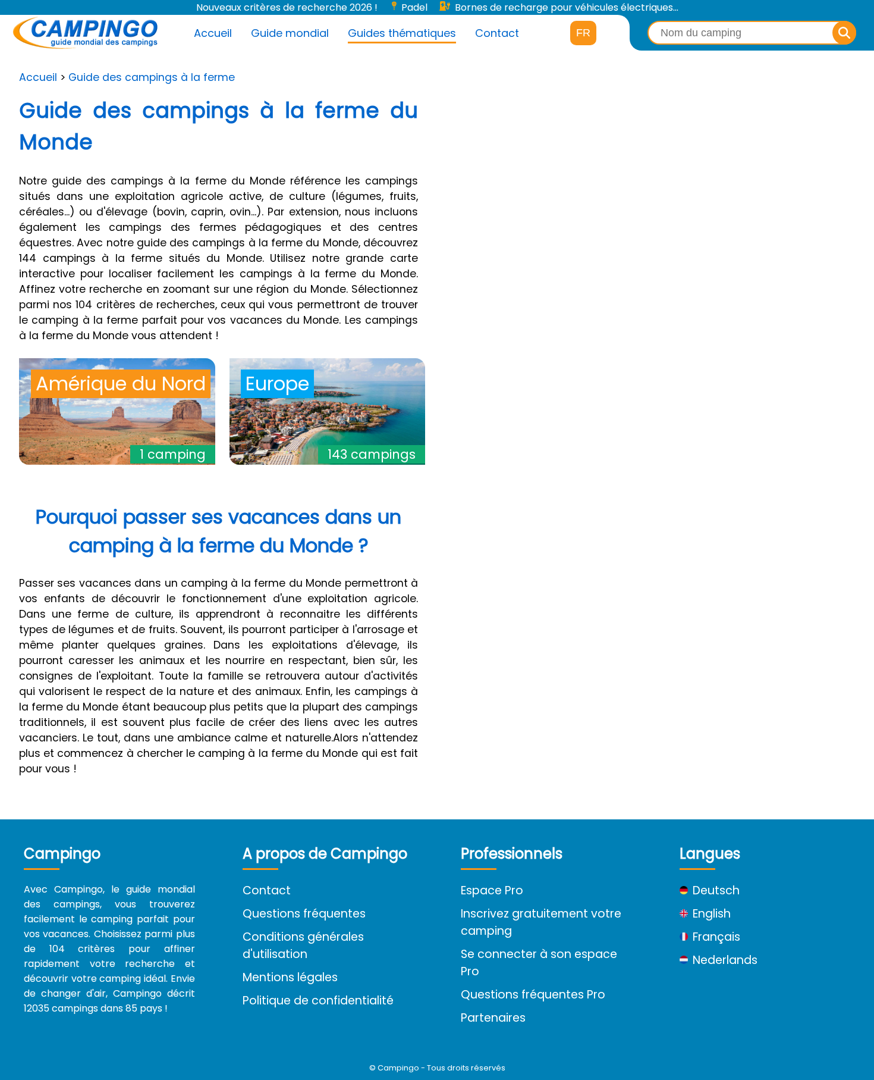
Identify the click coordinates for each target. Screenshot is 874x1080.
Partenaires (493, 1018)
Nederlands (725, 960)
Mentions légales (290, 977)
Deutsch (716, 890)
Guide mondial (290, 33)
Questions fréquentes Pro (533, 995)
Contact (497, 33)
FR (583, 33)
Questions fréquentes (304, 914)
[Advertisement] (655, 168)
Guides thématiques (402, 33)
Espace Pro (492, 890)
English (712, 914)
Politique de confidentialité (318, 1001)
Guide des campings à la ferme (151, 77)
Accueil (213, 33)
